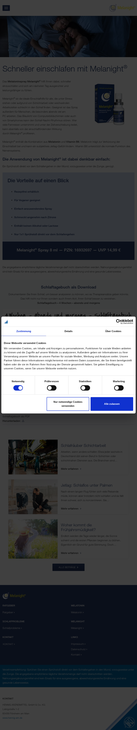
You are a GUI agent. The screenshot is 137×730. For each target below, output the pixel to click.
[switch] (51, 388)
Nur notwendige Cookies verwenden (67, 403)
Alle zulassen (112, 403)
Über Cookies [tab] (113, 331)
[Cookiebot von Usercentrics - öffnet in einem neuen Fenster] (118, 321)
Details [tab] (68, 331)
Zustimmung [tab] (23, 331)
